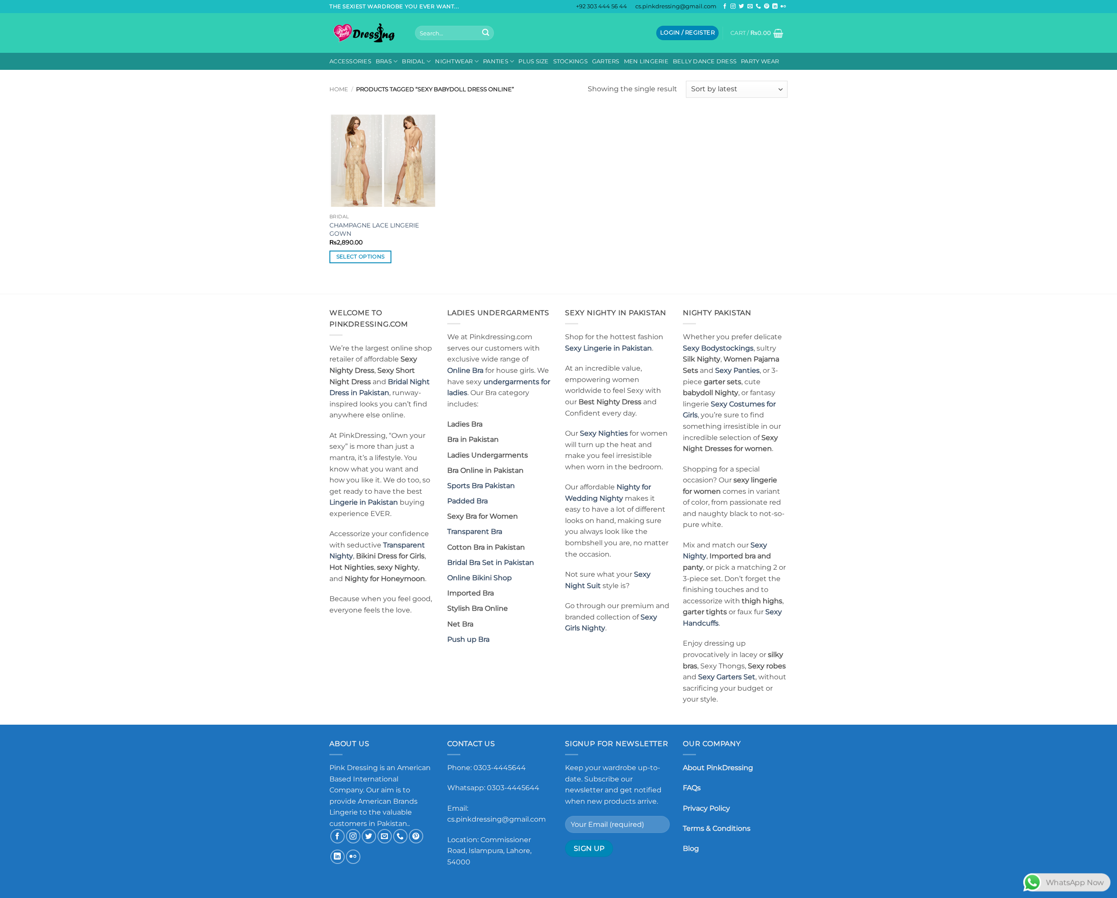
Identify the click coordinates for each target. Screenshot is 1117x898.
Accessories (350, 61)
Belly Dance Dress (705, 61)
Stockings (570, 61)
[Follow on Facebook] (724, 6)
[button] (687, 33)
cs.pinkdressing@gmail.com (675, 6)
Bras (384, 61)
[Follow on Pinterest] (766, 6)
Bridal (413, 61)
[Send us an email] (750, 6)
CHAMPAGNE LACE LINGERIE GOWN (374, 229)
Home (338, 89)
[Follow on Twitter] (741, 6)
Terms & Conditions (716, 828)
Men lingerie (646, 61)
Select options (360, 257)
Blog (691, 848)
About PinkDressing (718, 768)
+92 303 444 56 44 (601, 6)
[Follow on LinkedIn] (775, 6)
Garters (606, 61)
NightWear (454, 61)
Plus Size (533, 61)
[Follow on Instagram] (733, 6)
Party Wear (760, 61)
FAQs (692, 788)
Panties (495, 61)
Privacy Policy (706, 808)
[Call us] (758, 6)
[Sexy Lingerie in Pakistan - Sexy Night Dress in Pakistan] (365, 33)
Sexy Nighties (604, 433)
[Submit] (485, 33)
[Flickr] (783, 6)
